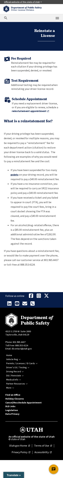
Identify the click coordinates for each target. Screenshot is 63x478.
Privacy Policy (21, 452)
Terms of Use (43, 446)
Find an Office (12, 395)
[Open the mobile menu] (57, 18)
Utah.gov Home (19, 446)
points (14, 175)
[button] (13, 475)
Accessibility (43, 452)
